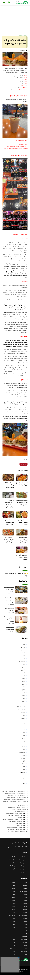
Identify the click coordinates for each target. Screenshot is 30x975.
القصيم (23, 696)
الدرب (23, 673)
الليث (23, 704)
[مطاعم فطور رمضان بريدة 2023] (21, 610)
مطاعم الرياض (12, 860)
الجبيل (23, 659)
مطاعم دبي (12, 863)
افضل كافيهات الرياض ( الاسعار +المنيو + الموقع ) (17, 814)
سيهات (23, 764)
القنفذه (23, 701)
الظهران (23, 690)
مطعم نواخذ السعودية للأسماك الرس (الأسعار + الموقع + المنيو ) (9, 503)
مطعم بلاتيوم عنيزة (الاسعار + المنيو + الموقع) (9, 600)
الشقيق (23, 684)
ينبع (24, 784)
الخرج (23, 667)
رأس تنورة (22, 758)
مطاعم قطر (24, 872)
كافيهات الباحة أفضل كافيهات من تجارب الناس (18, 832)
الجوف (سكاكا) (22, 662)
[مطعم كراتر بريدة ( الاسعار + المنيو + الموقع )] (21, 629)
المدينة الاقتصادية (21, 707)
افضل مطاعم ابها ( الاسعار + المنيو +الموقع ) (18, 808)
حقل (24, 750)
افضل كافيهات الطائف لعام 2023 (21, 824)
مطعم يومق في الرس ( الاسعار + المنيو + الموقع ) (22, 557)
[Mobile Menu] (4, 3)
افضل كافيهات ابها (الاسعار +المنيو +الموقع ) (18, 822)
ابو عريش (23, 647)
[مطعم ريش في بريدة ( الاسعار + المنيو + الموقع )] (21, 619)
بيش (24, 730)
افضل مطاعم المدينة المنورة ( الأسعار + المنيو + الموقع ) (15, 800)
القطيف (23, 698)
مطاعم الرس (23, 464)
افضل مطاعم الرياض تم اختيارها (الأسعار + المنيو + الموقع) (15, 791)
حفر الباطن (22, 747)
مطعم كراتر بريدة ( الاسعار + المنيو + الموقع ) (10, 629)
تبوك (24, 733)
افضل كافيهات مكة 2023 (22, 818)
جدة (24, 741)
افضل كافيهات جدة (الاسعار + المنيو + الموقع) (18, 816)
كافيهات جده (12, 869)
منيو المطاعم (24, 857)
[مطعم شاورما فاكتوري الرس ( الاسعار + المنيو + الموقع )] (15, 59)
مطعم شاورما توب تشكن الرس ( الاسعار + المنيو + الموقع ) (8, 540)
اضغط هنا (22, 92)
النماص (23, 718)
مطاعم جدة (24, 866)
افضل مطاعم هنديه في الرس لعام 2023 (22, 484)
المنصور (23, 713)
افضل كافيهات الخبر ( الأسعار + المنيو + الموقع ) (17, 830)
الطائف (23, 687)
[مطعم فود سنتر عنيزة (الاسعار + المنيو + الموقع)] (21, 589)
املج (24, 727)
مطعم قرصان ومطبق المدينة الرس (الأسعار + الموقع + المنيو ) (22, 502)
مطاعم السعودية (23, 860)
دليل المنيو (12, 857)
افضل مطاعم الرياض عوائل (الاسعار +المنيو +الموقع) (16, 793)
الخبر (24, 664)
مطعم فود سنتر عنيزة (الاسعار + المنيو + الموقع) (9, 589)
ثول (24, 735)
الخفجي (23, 670)
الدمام (23, 676)
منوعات (23, 778)
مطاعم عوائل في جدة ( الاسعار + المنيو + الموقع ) (17, 798)
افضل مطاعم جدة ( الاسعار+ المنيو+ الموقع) (18, 796)
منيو (24, 781)
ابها (24, 644)
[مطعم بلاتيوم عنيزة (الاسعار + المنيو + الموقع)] (21, 600)
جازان (23, 738)
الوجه (23, 724)
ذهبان (23, 755)
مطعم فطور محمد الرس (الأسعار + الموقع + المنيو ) (23, 540)
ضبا (24, 767)
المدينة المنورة (21, 710)
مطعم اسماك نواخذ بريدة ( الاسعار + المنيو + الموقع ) (9, 485)
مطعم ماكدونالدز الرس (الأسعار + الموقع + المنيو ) (9, 522)
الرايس (23, 679)
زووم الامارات (12, 866)
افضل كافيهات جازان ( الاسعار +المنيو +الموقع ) (17, 828)
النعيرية (23, 715)
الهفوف (23, 721)
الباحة (23, 653)
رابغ (24, 761)
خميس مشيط (22, 752)
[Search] (9, 2)
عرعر (24, 769)
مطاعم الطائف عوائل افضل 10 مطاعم (19, 810)
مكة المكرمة (22, 775)
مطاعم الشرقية (23, 863)
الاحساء (23, 650)
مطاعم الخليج (23, 869)
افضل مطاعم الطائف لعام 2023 (21, 812)
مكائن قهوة (22, 772)
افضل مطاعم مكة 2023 (23, 806)
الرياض (23, 681)
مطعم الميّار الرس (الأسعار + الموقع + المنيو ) (23, 522)
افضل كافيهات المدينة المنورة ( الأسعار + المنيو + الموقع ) (15, 820)
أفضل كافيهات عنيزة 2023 (22, 826)
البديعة (23, 656)
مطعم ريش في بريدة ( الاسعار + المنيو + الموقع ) (9, 619)
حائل (24, 744)
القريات (23, 693)
